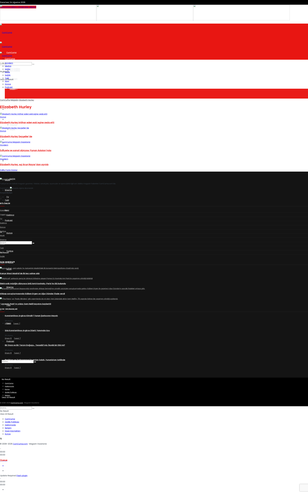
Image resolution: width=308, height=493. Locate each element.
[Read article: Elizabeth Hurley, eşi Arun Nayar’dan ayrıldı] (154, 156)
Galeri (12, 89)
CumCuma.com (17, 403)
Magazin (13, 78)
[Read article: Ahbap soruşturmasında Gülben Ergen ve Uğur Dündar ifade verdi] (154, 288)
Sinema (8, 190)
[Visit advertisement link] (48, 19)
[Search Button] (33, 243)
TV (6, 139)
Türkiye (9, 251)
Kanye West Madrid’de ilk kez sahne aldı (20, 273)
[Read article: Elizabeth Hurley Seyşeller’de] (154, 127)
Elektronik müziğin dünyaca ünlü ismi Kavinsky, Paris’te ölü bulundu (33, 283)
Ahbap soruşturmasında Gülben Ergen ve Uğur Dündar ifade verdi (32, 293)
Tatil (7, 200)
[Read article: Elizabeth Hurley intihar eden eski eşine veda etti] (154, 114)
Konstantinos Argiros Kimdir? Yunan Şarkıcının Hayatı (31, 315)
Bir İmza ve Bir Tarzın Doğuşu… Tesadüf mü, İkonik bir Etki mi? (35, 345)
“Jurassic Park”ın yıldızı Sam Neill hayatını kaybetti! (25, 304)
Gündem (9, 63)
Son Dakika (15, 68)
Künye (7, 389)
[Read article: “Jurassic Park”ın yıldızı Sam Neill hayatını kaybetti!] (154, 298)
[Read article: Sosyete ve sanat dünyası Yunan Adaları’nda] (154, 142)
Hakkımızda (9, 386)
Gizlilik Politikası (11, 392)
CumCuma (5, 100)
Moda (7, 69)
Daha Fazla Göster (9, 170)
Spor (7, 81)
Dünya (9, 233)
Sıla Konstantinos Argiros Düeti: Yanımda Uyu (27, 330)
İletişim (7, 395)
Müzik (7, 72)
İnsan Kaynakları (12, 431)
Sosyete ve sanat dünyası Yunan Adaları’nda (25, 150)
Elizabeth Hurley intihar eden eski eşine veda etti (27, 122)
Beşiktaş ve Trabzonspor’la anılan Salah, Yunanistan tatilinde (35, 359)
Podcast (10, 341)
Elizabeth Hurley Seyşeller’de (16, 136)
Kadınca (10, 215)
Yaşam (8, 119)
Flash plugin (21, 475)
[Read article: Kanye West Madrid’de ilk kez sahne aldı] (154, 268)
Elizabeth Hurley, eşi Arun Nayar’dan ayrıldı (24, 164)
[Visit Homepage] (6, 32)
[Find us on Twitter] (1, 198)
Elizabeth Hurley (26, 100)
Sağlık (12, 178)
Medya (8, 66)
